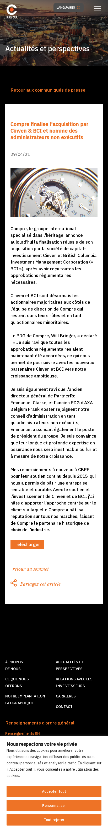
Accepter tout (54, 791)
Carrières (66, 696)
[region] (54, 783)
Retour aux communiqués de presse (47, 90)
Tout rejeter (54, 819)
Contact (64, 706)
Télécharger (27, 544)
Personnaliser (54, 805)
